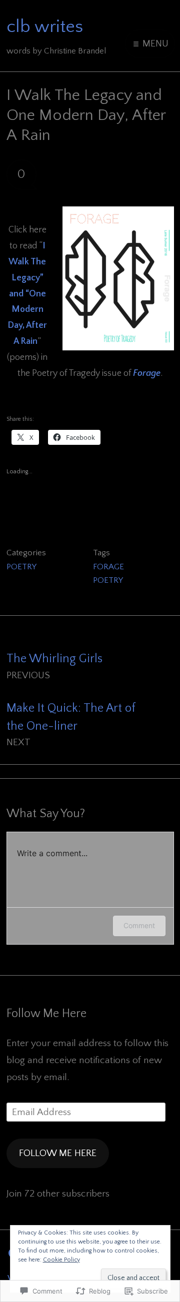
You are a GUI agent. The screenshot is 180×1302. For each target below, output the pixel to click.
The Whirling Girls (54, 666)
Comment (139, 925)
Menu (154, 43)
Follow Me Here (46, 1013)
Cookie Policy (61, 1260)
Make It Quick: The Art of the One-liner (70, 725)
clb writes (44, 26)
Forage (146, 373)
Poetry (21, 566)
